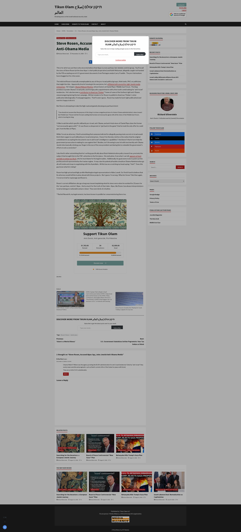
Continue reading (120, 60)
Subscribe (139, 54)
